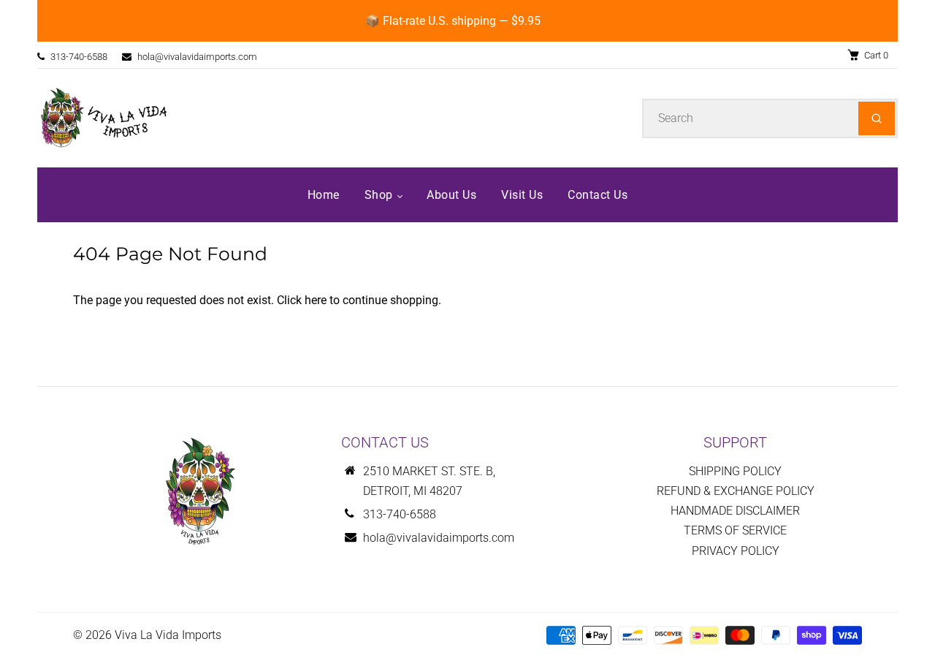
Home (324, 195)
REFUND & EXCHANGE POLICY (735, 491)
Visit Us (522, 195)
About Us (451, 195)
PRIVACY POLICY (735, 551)
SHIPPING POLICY (735, 471)
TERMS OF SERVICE (735, 530)
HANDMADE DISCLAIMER (735, 511)
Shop (381, 195)
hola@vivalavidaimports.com (197, 56)
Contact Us (597, 195)
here (316, 300)
